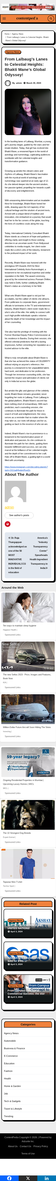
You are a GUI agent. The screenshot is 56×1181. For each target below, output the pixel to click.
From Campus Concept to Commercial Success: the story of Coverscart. (27, 993)
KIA (4, 682)
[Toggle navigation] (4, 18)
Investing (7, 731)
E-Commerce (11, 1056)
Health (7, 1078)
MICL (5, 788)
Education (9, 1063)
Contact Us (25, 1146)
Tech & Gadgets (12, 1101)
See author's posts (19, 515)
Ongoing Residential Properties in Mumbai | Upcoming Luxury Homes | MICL (23, 782)
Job (6, 1093)
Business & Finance (14, 1048)
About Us (13, 1146)
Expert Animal (9, 837)
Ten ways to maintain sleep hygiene (19, 625)
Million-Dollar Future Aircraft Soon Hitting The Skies (27, 727)
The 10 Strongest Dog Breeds (17, 833)
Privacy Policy (40, 1146)
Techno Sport (8, 886)
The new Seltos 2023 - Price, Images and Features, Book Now (27, 676)
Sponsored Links (13, 634)
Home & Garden (12, 1086)
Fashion (8, 1071)
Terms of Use (28, 1153)
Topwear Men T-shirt (12, 882)
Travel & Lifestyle (13, 1109)
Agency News (13, 52)
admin (19, 83)
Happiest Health (9, 630)
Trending (8, 1116)
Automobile (10, 1041)
